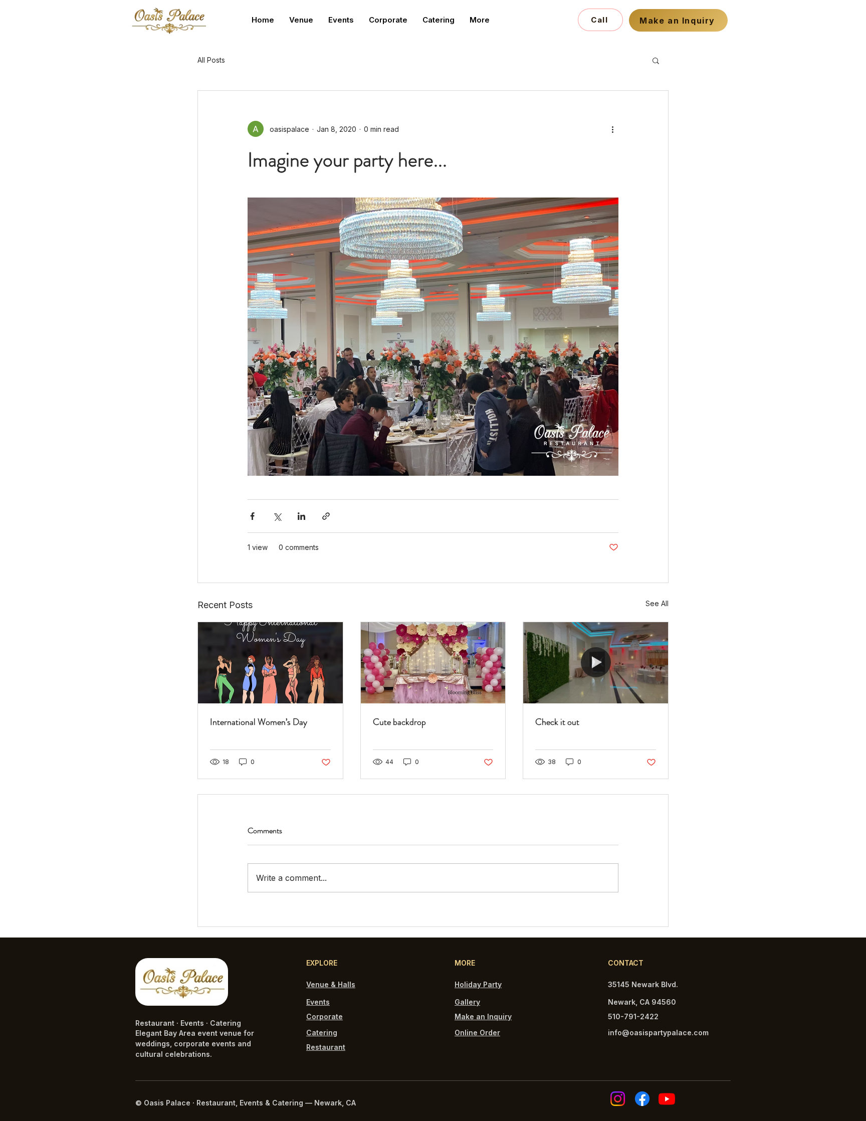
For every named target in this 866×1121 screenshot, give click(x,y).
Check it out (557, 721)
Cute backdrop (399, 721)
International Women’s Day (258, 721)
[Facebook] (642, 1098)
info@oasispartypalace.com (658, 1032)
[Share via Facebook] (252, 516)
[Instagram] (617, 1098)
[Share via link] (326, 516)
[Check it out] (595, 662)
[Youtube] (667, 1098)
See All (657, 603)
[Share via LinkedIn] (301, 516)
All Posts (211, 60)
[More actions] (612, 129)
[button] (656, 60)
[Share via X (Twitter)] (277, 516)
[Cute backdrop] (433, 662)
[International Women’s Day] (270, 662)
